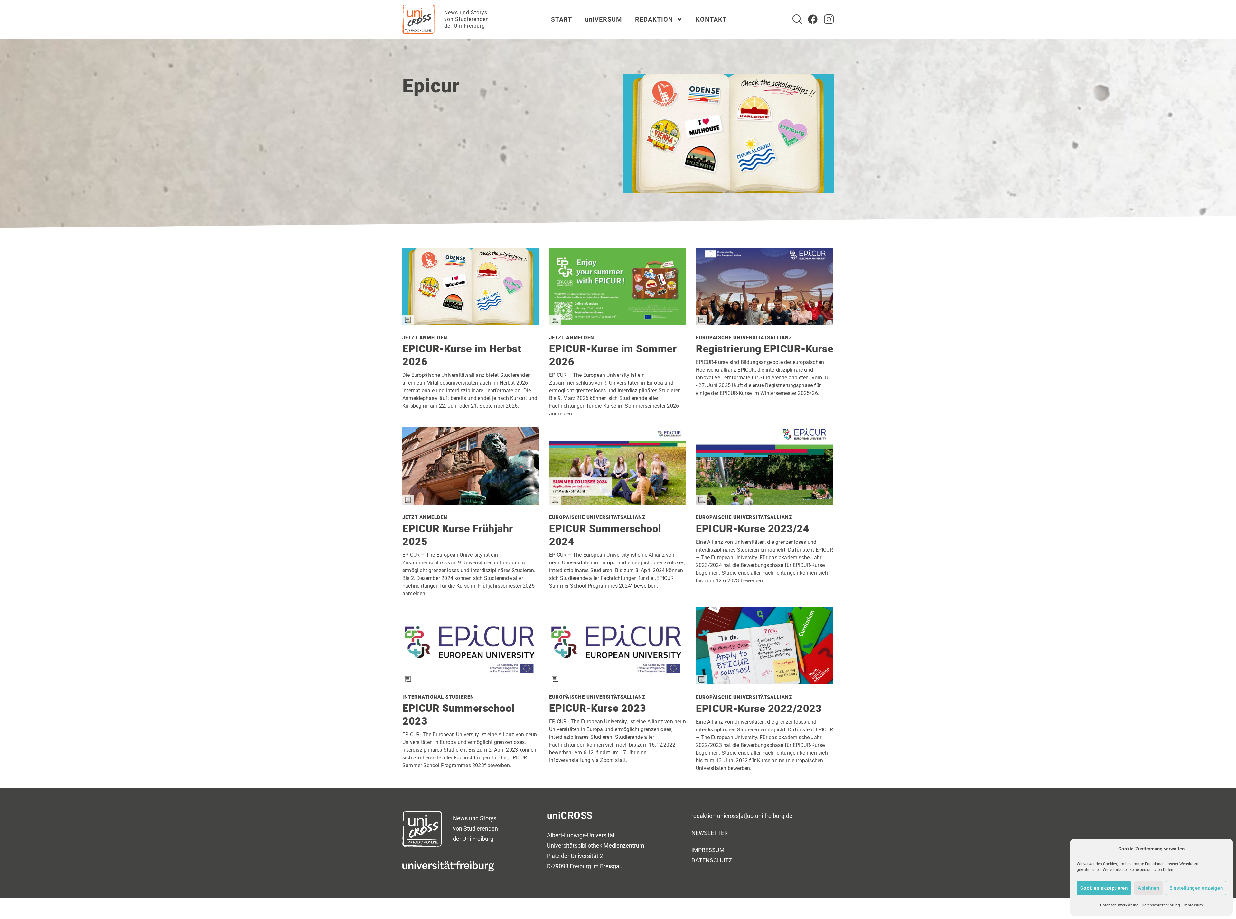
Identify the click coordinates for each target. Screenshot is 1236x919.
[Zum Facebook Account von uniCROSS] (813, 19)
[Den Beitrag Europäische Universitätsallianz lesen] (764, 322)
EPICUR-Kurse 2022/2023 (759, 708)
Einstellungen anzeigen (1196, 888)
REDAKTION (654, 19)
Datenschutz (711, 860)
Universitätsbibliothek (574, 845)
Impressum (1193, 905)
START (561, 19)
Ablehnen (1148, 888)
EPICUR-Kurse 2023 (597, 708)
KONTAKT (711, 19)
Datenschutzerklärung (1119, 905)
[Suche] (797, 19)
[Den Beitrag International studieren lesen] (470, 681)
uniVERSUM (603, 19)
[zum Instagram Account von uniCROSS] (829, 19)
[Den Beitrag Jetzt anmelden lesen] (470, 502)
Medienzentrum (624, 845)
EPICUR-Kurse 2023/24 (752, 529)
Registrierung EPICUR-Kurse (764, 349)
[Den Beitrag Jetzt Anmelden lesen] (470, 322)
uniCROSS (570, 815)
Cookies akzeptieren (1104, 888)
